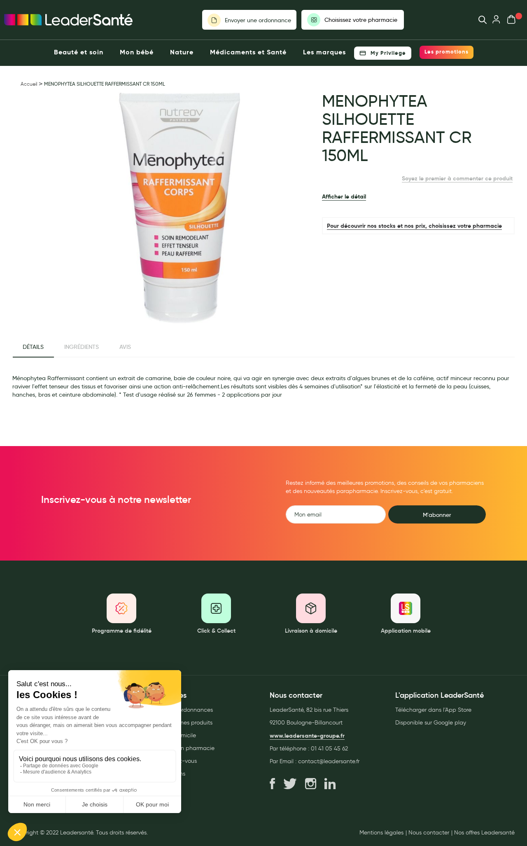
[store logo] (68, 20)
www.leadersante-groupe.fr (307, 735)
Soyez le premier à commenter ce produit (457, 178)
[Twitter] (290, 784)
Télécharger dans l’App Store (433, 709)
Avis (125, 347)
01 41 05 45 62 (329, 748)
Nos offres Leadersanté (484, 833)
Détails (33, 347)
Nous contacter (428, 833)
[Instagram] (310, 784)
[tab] (33, 347)
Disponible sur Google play (430, 722)
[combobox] (478, 20)
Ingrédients (81, 347)
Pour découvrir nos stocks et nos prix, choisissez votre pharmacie (414, 225)
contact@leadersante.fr (328, 761)
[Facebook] (272, 784)
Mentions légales (381, 833)
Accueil (29, 84)
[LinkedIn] (330, 784)
